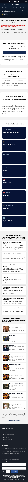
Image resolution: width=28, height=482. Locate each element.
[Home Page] (14, 2)
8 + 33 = (3, 471)
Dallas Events (4, 4)
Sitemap (11, 479)
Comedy (9, 4)
